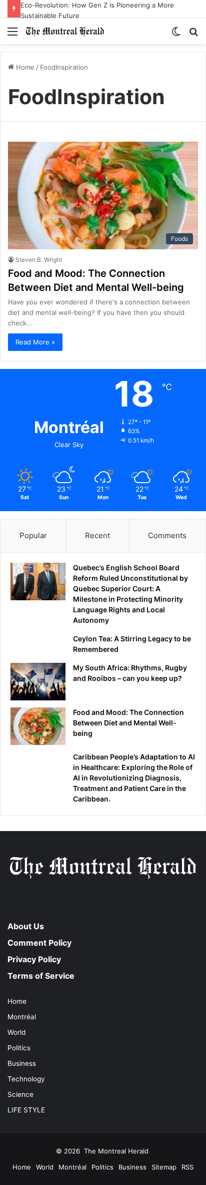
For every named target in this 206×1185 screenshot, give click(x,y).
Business (22, 1063)
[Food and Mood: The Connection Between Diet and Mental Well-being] (38, 726)
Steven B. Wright (39, 259)
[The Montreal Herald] (65, 31)
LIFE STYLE (26, 1110)
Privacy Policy (34, 959)
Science (21, 1094)
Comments (167, 535)
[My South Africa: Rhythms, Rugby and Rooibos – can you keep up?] (38, 681)
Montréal (22, 1017)
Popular (33, 535)
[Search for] (193, 35)
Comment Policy (40, 943)
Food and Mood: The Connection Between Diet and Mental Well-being (128, 722)
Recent (97, 535)
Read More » (35, 342)
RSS (188, 1167)
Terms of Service (41, 976)
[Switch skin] (176, 35)
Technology (26, 1079)
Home (24, 67)
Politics (19, 1048)
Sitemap (164, 1167)
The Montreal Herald (116, 1151)
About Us (26, 926)
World (17, 1032)
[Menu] (13, 35)
